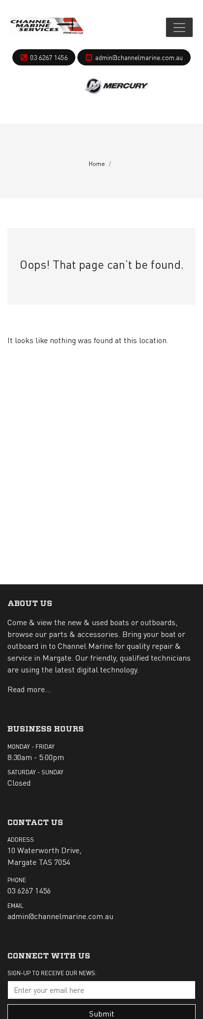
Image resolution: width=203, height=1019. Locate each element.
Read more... (29, 689)
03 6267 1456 (49, 57)
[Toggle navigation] (179, 27)
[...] (47, 27)
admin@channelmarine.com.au (139, 57)
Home (97, 163)
